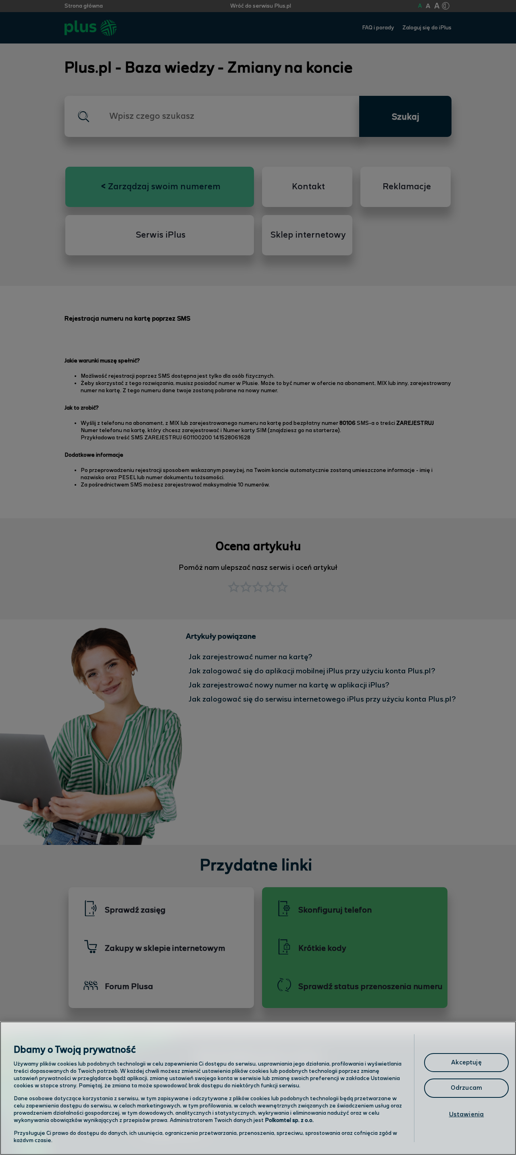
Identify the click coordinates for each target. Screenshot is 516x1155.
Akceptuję (466, 1062)
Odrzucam (466, 1088)
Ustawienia (466, 1114)
